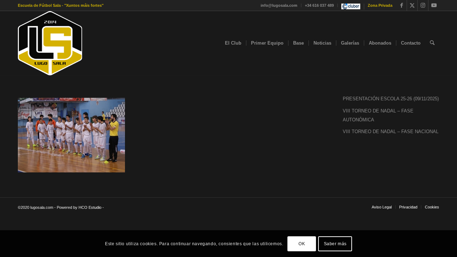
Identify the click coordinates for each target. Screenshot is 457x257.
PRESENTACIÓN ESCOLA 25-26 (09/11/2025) (391, 98)
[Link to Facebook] (401, 5)
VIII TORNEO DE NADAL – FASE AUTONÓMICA (378, 115)
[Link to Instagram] (423, 5)
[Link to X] (412, 5)
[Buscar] (432, 43)
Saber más (335, 243)
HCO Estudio (90, 207)
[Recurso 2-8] (50, 43)
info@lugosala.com (279, 5)
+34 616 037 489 (319, 5)
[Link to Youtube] (433, 5)
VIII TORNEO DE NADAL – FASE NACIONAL (390, 131)
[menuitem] (279, 5)
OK (301, 243)
